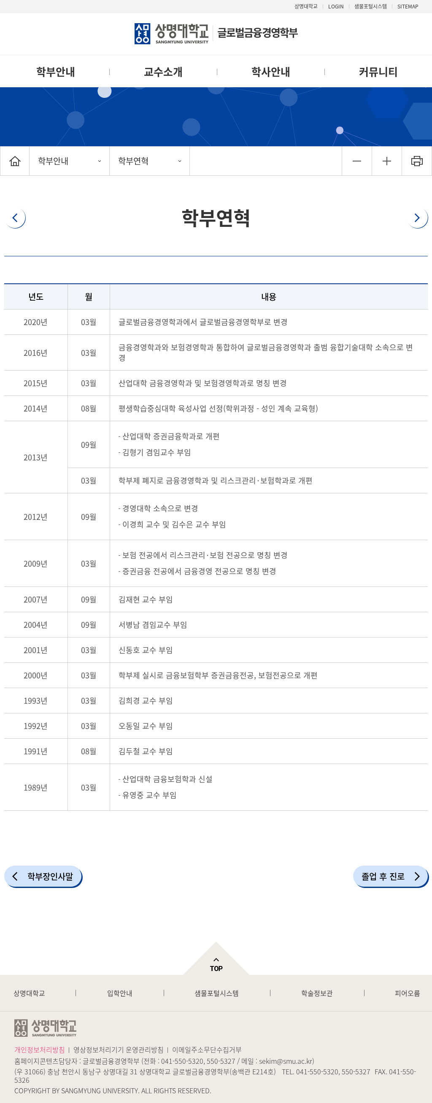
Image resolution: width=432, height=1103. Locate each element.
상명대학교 (306, 6)
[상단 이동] (216, 958)
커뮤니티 (378, 71)
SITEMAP (407, 6)
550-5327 (221, 1061)
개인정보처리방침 (39, 1049)
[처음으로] (15, 160)
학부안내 (55, 71)
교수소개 (163, 71)
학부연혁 (133, 161)
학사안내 (270, 71)
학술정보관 (317, 993)
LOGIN (336, 6)
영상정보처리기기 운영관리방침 (118, 1049)
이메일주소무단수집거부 (207, 1049)
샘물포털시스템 (216, 993)
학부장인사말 (50, 876)
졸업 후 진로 (383, 876)
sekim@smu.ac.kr (285, 1061)
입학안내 (119, 993)
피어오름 (407, 993)
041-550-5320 (182, 1061)
